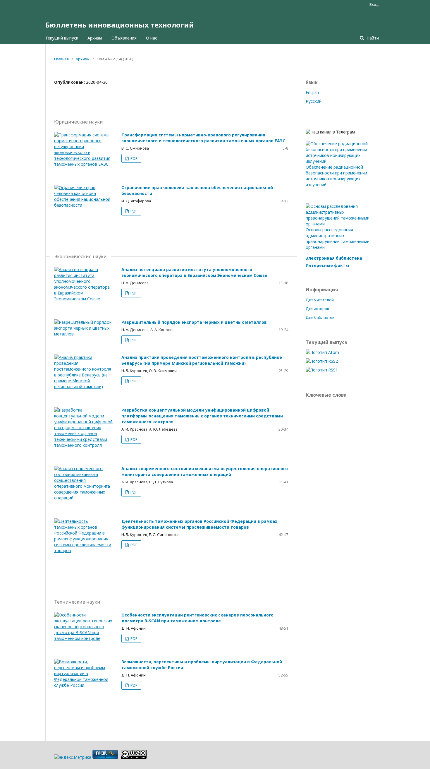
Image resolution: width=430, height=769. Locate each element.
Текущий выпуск (61, 38)
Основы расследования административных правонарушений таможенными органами (337, 238)
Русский (313, 101)
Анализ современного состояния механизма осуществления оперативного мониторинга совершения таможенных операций (204, 471)
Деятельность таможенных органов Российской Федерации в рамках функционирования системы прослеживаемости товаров (199, 524)
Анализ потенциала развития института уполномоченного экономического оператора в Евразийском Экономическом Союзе (194, 272)
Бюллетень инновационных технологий (119, 25)
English (312, 92)
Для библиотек (320, 317)
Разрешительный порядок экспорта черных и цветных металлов (194, 322)
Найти (372, 38)
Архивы (94, 38)
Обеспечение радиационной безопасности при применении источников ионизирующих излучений (336, 175)
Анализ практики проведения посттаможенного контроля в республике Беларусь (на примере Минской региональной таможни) (201, 360)
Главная (61, 58)
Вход (374, 4)
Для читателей (320, 299)
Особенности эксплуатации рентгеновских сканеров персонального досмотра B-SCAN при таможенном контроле (197, 618)
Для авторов (317, 308)
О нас (151, 38)
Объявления (124, 38)
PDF (133, 158)
